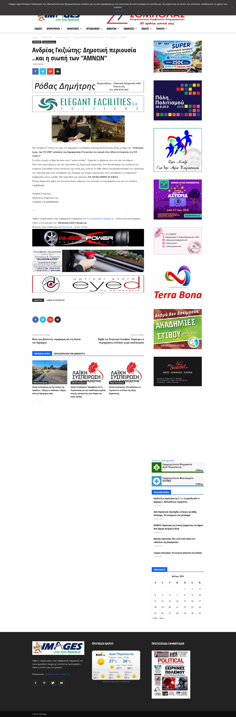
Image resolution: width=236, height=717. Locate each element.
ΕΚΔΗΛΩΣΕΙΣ (129, 28)
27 (170, 613)
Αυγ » (162, 618)
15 (185, 601)
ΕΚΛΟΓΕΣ (145, 28)
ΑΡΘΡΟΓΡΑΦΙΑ (53, 28)
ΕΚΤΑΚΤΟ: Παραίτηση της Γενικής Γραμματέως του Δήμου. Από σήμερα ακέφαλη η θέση (179, 527)
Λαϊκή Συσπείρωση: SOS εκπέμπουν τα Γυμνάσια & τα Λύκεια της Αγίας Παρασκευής (125, 390)
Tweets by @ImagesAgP (163, 460)
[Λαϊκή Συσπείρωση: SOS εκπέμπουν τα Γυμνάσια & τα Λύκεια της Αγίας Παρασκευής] (126, 372)
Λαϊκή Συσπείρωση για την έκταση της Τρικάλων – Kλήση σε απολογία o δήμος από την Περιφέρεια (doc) (49, 390)
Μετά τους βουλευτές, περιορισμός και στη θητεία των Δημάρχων (56, 341)
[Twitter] (53, 683)
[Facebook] (35, 683)
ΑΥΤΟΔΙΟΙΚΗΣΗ (92, 28)
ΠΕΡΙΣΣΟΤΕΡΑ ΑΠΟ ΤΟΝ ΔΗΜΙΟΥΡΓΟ (69, 353)
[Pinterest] (44, 683)
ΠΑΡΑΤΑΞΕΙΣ (47, 37)
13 (170, 601)
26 (162, 613)
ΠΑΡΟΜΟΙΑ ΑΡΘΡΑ (42, 353)
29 (185, 613)
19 (162, 607)
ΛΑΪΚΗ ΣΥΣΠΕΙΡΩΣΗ (55, 300)
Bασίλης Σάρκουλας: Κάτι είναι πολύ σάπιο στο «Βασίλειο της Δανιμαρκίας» (174, 540)
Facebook (67, 227)
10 (200, 595)
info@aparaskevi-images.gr (57, 674)
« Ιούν (154, 618)
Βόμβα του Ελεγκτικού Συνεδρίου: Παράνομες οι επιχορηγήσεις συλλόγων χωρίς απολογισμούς (121, 341)
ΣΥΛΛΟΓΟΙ (160, 28)
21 (177, 607)
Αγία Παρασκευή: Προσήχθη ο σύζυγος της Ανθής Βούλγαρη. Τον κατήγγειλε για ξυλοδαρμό (175, 513)
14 (177, 601)
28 (177, 613)
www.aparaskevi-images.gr (100, 218)
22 (185, 607)
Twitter (84, 227)
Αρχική (35, 37)
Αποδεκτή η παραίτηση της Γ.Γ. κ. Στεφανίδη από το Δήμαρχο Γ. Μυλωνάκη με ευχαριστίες (177, 500)
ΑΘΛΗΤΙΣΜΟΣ (73, 28)
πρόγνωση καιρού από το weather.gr (116, 681)
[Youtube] (61, 683)
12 (162, 601)
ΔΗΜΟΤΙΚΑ (111, 28)
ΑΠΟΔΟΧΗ (119, 11)
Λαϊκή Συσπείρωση (63, 37)
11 (155, 601)
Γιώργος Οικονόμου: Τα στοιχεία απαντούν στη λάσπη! (178, 552)
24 (200, 607)
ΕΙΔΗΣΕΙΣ (38, 28)
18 (155, 607)
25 (155, 613)
